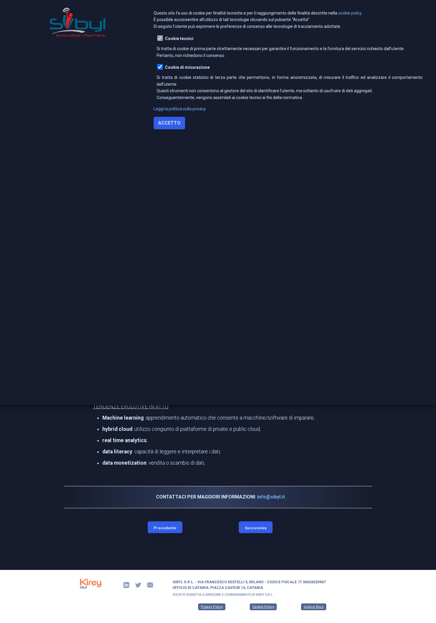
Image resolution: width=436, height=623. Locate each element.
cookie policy (350, 13)
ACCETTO (169, 123)
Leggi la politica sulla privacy (180, 108)
